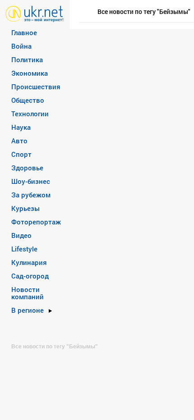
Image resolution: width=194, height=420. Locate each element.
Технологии (30, 113)
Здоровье (27, 167)
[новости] (34, 13)
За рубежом (31, 194)
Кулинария (29, 262)
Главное (24, 32)
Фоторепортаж (36, 221)
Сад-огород (30, 275)
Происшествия (35, 86)
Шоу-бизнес (30, 181)
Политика (27, 59)
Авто (19, 140)
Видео (21, 235)
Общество (27, 100)
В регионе (27, 310)
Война (21, 46)
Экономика (29, 73)
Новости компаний (27, 293)
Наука (21, 127)
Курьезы (25, 208)
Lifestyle (24, 248)
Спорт (21, 154)
